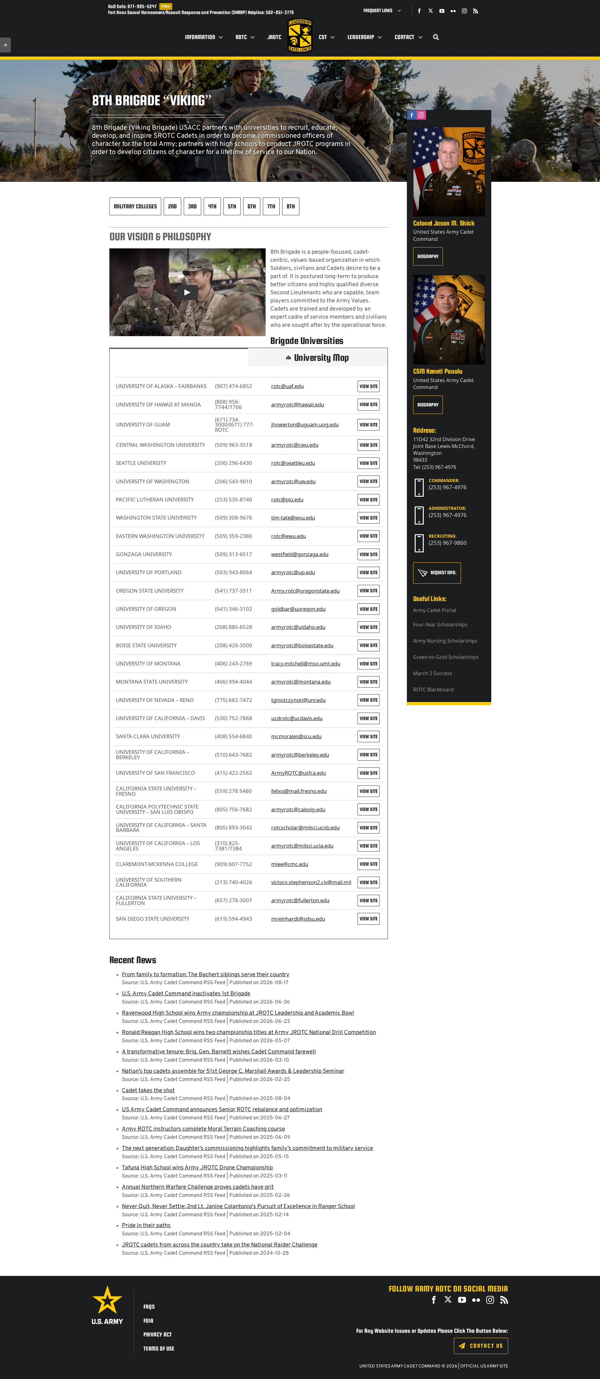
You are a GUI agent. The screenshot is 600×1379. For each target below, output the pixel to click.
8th (291, 206)
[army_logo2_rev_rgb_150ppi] (107, 1287)
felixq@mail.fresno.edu (299, 790)
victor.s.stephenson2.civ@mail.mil (311, 882)
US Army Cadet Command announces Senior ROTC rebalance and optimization (222, 1109)
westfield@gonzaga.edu (299, 554)
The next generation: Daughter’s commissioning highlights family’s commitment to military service (247, 1148)
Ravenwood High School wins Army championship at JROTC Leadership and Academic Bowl (238, 1013)
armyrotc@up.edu (293, 572)
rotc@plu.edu (287, 499)
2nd (172, 206)
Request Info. (444, 572)
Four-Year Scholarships (440, 624)
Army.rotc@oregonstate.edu (305, 590)
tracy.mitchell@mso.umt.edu (305, 663)
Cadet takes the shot (148, 1090)
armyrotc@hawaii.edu (297, 404)
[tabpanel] (248, 652)
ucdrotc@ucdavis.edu (296, 718)
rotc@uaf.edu (287, 386)
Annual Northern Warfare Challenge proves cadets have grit (198, 1187)
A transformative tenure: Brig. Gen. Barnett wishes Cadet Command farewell (219, 1052)
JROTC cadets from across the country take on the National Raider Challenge (220, 1245)
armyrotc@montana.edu (301, 681)
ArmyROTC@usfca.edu (298, 772)
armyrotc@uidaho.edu (298, 626)
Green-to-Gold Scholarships (446, 657)
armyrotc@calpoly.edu (298, 809)
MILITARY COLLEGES (135, 206)
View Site (369, 386)
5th (232, 206)
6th (252, 206)
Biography (428, 256)
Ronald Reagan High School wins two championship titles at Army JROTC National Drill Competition (249, 1032)
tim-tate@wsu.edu (293, 517)
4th (212, 206)
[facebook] (419, 10)
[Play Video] (187, 292)
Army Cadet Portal (434, 610)
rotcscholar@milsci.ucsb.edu (305, 827)
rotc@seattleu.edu (293, 462)
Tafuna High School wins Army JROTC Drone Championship (197, 1168)
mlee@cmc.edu (289, 864)
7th (271, 206)
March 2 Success (432, 673)
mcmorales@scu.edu (296, 736)
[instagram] (464, 10)
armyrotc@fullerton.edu (300, 900)
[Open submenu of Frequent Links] (402, 10)
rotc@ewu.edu (288, 536)
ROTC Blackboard (433, 689)
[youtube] (441, 10)
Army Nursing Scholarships (445, 640)
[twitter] (430, 10)
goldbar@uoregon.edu (298, 608)
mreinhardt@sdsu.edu (298, 918)
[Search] (436, 37)
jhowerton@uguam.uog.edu (305, 424)
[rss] (475, 10)
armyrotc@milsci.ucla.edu (302, 845)
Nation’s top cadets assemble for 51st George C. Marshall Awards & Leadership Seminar (233, 1071)
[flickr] (453, 10)
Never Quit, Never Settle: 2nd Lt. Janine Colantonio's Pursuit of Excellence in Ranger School (238, 1206)
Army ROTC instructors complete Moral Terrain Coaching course (203, 1129)
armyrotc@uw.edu (293, 481)
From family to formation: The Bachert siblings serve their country (205, 974)
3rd (192, 206)
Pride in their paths (146, 1225)
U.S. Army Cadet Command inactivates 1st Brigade (186, 994)
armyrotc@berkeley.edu (300, 754)
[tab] (179, 357)
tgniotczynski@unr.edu (298, 700)
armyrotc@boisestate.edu (302, 645)
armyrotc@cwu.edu (294, 444)
